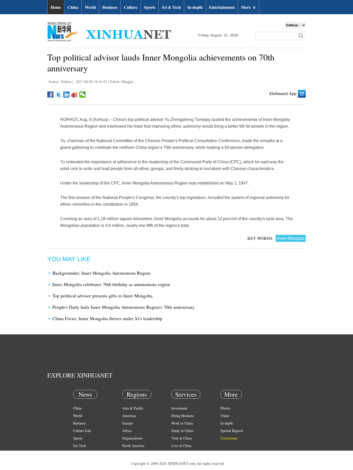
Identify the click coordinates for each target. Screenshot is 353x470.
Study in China (182, 430)
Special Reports (231, 430)
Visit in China (181, 438)
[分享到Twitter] (58, 94)
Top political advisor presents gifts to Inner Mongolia (102, 295)
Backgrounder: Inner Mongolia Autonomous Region (101, 273)
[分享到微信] (82, 94)
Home (56, 7)
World (90, 7)
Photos (225, 408)
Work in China (182, 423)
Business (109, 7)
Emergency (179, 453)
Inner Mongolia (290, 238)
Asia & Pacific (132, 408)
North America (133, 445)
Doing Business (182, 415)
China (72, 7)
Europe (127, 423)
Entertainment (222, 7)
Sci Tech (79, 445)
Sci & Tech (171, 7)
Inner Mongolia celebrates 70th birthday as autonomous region (111, 284)
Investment (179, 408)
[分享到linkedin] (66, 94)
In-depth (195, 7)
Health (78, 453)
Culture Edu (82, 430)
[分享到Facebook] (50, 94)
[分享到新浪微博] (74, 94)
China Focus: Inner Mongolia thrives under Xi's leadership (107, 318)
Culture (130, 7)
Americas (129, 415)
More (248, 7)
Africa (127, 430)
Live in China (181, 445)
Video (224, 415)
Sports (149, 7)
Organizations (132, 438)
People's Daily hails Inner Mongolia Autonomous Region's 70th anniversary (123, 307)
